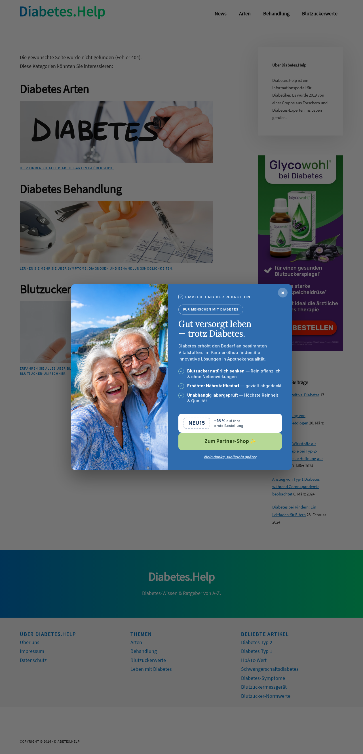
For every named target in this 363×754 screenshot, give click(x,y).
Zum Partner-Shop (230, 441)
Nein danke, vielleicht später (230, 457)
